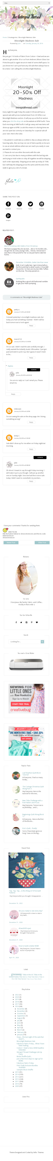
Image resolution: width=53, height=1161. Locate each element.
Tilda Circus (30, 979)
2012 (17, 1079)
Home (5, 37)
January (20, 1035)
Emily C (17, 436)
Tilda (29, 977)
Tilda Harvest (22, 979)
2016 (17, 1006)
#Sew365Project (25, 928)
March (19, 1030)
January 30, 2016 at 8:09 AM (24, 375)
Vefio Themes (38, 1152)
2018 (17, 1002)
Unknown (17, 409)
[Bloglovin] (37, 622)
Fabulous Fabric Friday (25, 1063)
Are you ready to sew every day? (31, 911)
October (20, 1014)
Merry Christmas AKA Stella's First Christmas (21, 246)
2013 (17, 1077)
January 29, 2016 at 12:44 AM (22, 341)
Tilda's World (37, 979)
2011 (17, 1081)
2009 (17, 1086)
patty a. (17, 310)
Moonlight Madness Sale (26, 1041)
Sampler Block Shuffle (25, 1070)
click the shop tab (16, 121)
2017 (17, 1004)
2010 (17, 1084)
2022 (17, 995)
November (21, 1011)
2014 (17, 1074)
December (21, 1009)
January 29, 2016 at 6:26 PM (22, 411)
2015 (17, 1072)
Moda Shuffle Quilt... (24, 1056)
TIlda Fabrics (23, 977)
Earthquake (20, 279)
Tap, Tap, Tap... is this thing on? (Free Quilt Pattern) (25, 892)
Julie (17, 373)
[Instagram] (26, 622)
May (18, 1025)
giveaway (16, 974)
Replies (10, 366)
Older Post (42, 543)
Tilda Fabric (35, 977)
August (19, 1018)
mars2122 (18, 339)
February (20, 1032)
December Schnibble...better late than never (32, 262)
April (19, 1028)
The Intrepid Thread (26, 16)
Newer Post (11, 543)
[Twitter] (21, 622)
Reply (31, 325)
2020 (17, 997)
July (18, 1021)
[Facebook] (16, 622)
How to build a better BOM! (29, 946)
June (18, 1023)
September (21, 1016)
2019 (17, 999)
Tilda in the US (27, 975)
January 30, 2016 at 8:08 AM (22, 465)
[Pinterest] (31, 622)
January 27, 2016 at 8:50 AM (22, 312)
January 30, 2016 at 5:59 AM (22, 438)
